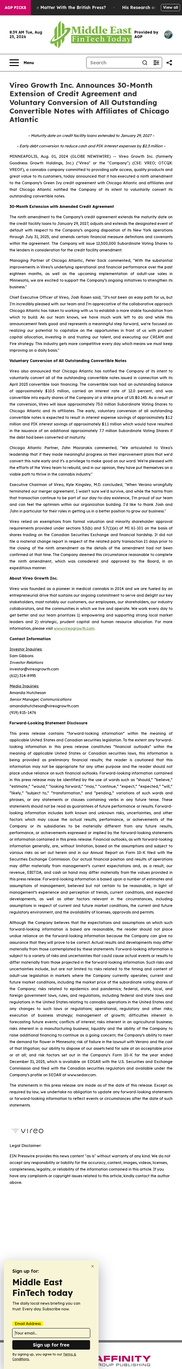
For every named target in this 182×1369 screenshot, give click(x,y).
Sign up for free (51, 1345)
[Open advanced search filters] (156, 62)
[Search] (144, 62)
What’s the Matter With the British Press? (60, 7)
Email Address (28, 1323)
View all (170, 7)
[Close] (92, 1266)
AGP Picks (15, 7)
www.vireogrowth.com (74, 628)
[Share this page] (169, 62)
